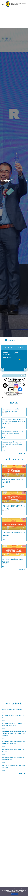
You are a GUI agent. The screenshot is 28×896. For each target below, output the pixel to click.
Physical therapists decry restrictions (12, 709)
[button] (2, 180)
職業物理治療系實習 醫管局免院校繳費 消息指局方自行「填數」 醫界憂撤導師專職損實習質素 (14, 733)
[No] (26, 891)
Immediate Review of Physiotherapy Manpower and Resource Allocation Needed (12, 444)
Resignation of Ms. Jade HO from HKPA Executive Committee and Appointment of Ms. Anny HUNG (13, 421)
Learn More (7, 183)
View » (3, 486)
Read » (3, 415)
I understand (14, 893)
